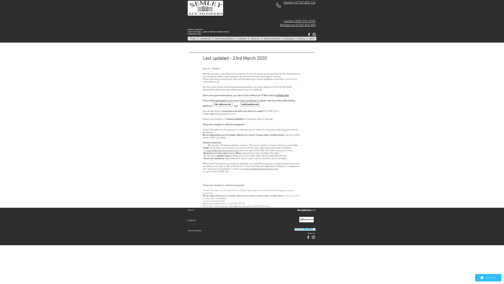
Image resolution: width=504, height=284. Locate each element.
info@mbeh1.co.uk (222, 203)
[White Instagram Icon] (314, 34)
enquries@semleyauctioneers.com (219, 114)
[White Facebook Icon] (309, 34)
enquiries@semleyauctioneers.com (222, 150)
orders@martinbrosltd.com (241, 206)
